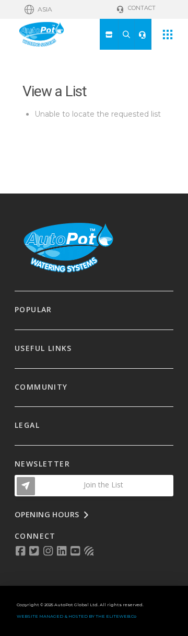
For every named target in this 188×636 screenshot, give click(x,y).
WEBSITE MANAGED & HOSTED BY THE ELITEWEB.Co (76, 616)
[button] (38, 9)
